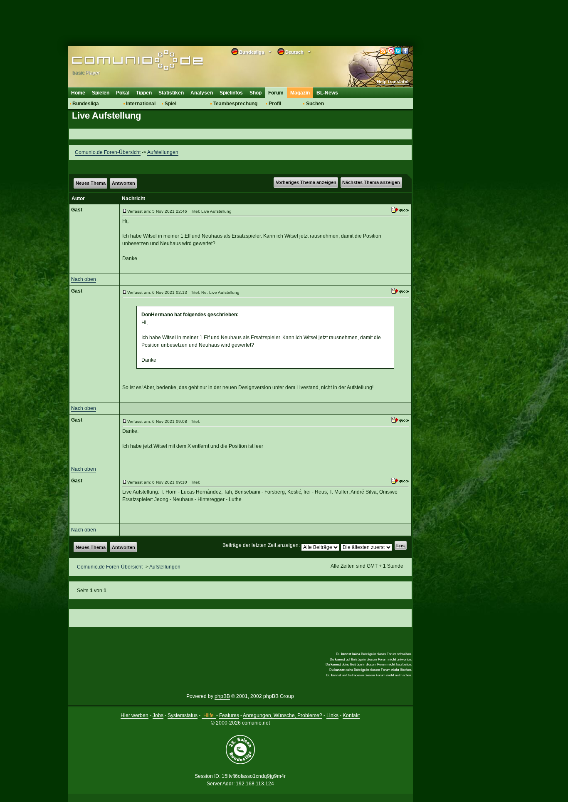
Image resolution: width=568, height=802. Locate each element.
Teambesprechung (235, 104)
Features (229, 715)
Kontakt (351, 715)
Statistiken (171, 93)
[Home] (125, 61)
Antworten (123, 183)
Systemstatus (183, 715)
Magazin (300, 93)
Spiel (170, 104)
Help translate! (393, 81)
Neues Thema (91, 183)
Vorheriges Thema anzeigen (306, 182)
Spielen (100, 93)
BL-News (327, 93)
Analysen (201, 93)
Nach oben (83, 279)
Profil (275, 104)
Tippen (144, 93)
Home (78, 93)
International (141, 104)
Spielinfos (231, 93)
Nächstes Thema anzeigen (371, 182)
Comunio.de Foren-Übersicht (108, 152)
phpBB (222, 696)
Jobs (158, 715)
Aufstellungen (162, 152)
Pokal (122, 93)
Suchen (315, 104)
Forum (276, 93)
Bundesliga (85, 104)
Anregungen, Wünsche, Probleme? (282, 715)
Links (332, 715)
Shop (255, 93)
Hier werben (134, 715)
